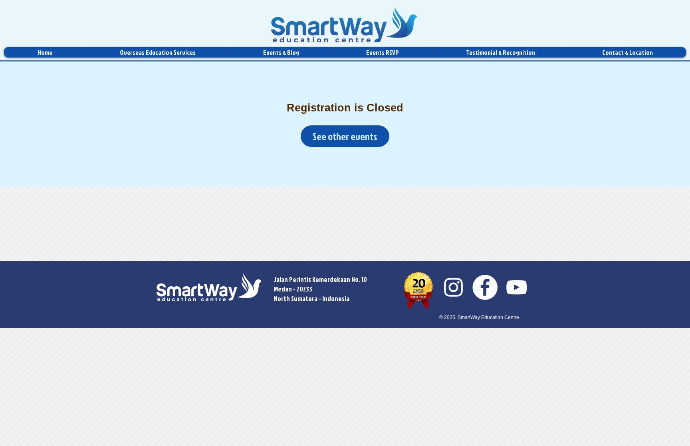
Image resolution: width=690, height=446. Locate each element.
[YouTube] (516, 287)
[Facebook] (485, 287)
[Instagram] (453, 287)
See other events (345, 136)
